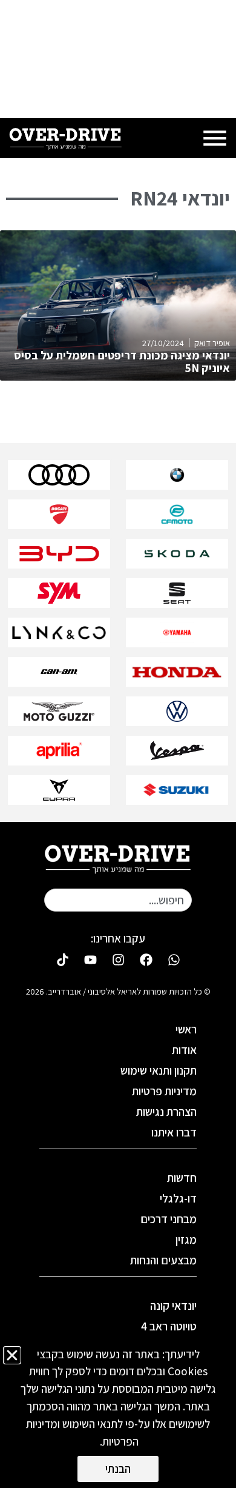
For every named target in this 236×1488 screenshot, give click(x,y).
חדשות (182, 1178)
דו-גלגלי (178, 1198)
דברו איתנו (174, 1132)
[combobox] (118, 900)
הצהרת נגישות (166, 1111)
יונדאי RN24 (180, 198)
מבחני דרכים (168, 1219)
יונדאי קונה (173, 1305)
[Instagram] (118, 960)
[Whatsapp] (173, 960)
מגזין (186, 1239)
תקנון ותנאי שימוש (158, 1070)
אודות (184, 1050)
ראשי (186, 1029)
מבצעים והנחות (163, 1260)
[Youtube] (90, 960)
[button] (12, 1355)
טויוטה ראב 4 (169, 1326)
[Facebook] (146, 960)
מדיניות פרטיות (164, 1091)
